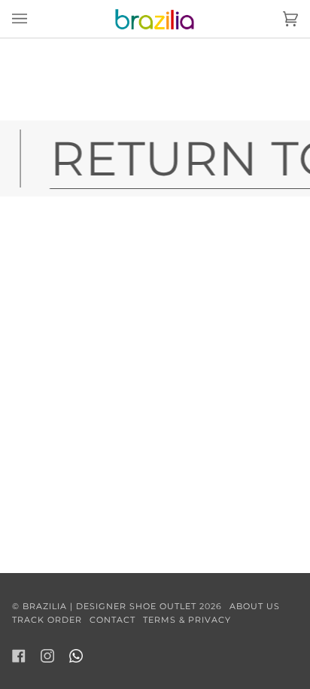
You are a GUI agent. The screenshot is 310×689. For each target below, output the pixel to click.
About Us (254, 606)
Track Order (47, 619)
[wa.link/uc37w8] (76, 656)
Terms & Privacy (187, 619)
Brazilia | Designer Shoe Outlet (109, 606)
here (262, 89)
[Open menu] (34, 19)
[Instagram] (47, 656)
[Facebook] (19, 656)
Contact (112, 619)
